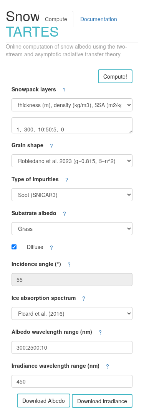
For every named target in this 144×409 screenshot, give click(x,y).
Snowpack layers (34, 89)
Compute (56, 19)
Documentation (98, 19)
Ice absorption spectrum (44, 297)
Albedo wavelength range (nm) (52, 331)
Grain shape (27, 145)
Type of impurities (35, 179)
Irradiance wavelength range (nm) (55, 365)
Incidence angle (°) (36, 264)
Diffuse (35, 247)
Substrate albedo (34, 213)
